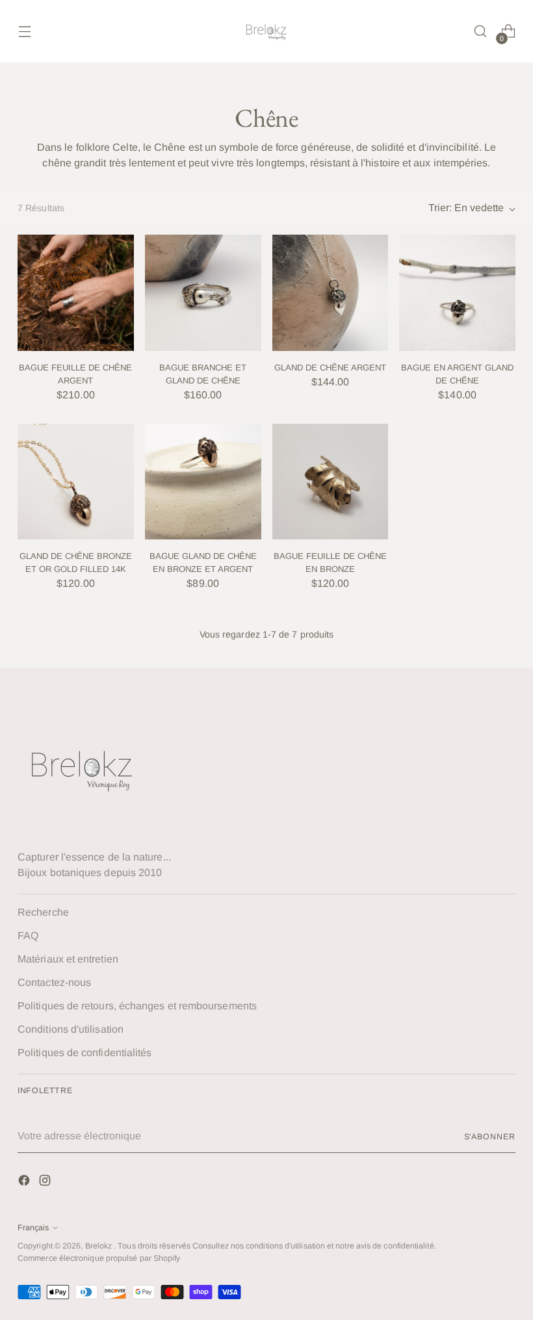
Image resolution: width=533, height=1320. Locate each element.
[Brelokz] (266, 31)
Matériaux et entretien (68, 958)
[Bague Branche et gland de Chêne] (203, 293)
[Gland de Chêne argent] (330, 293)
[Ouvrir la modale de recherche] (480, 31)
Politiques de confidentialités (84, 1052)
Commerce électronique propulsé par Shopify (99, 1258)
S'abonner (489, 1136)
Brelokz (99, 1245)
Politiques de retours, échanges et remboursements (137, 1005)
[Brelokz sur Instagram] (46, 1182)
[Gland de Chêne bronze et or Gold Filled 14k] (76, 482)
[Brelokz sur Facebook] (25, 1182)
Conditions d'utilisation (71, 1029)
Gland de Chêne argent (330, 367)
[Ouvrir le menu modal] (24, 31)
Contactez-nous (54, 982)
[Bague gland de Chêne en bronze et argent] (203, 482)
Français (33, 1227)
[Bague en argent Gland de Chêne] (457, 293)
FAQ (28, 935)
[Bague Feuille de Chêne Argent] (76, 293)
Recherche (43, 912)
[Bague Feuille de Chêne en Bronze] (330, 482)
